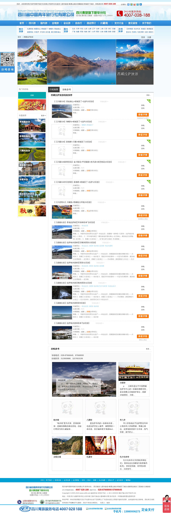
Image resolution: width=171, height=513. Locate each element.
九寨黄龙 (30, 29)
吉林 (97, 29)
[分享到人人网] (141, 4)
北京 (73, 29)
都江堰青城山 (56, 32)
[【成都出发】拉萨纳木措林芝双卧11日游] (62, 272)
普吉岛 (128, 32)
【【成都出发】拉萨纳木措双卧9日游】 (70, 303)
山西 (89, 29)
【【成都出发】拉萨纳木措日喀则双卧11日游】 (73, 283)
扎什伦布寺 (103, 286)
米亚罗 (36, 32)
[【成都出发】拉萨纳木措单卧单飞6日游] (62, 333)
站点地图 (102, 480)
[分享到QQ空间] (131, 4)
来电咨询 (142, 106)
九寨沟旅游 (104, 487)
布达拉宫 (85, 226)
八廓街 (89, 420)
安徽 (113, 29)
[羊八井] (133, 408)
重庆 (97, 32)
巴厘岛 (134, 32)
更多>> (43, 116)
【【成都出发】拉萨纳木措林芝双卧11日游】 (72, 263)
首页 (19, 37)
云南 (101, 32)
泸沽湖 (42, 32)
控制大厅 (111, 480)
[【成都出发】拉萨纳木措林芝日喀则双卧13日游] (62, 252)
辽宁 (93, 29)
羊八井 (122, 420)
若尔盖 (47, 32)
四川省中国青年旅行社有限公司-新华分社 (77, 487)
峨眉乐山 (37, 29)
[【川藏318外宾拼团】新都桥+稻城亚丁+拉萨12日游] (62, 192)
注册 (149, 37)
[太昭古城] (67, 445)
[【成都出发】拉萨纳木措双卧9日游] (62, 312)
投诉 (89, 480)
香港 (81, 32)
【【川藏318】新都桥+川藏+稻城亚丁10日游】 (73, 142)
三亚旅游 (140, 487)
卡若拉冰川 (112, 286)
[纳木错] (67, 408)
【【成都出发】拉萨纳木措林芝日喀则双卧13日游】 (75, 242)
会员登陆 (76, 480)
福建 (77, 32)
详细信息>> (104, 101)
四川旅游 (97, 487)
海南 (85, 32)
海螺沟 (51, 29)
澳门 (89, 32)
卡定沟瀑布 (109, 246)
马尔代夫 (137, 29)
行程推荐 (54, 89)
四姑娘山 (57, 29)
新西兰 (151, 32)
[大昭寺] (133, 371)
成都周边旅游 (132, 487)
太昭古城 (57, 457)
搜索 (94, 480)
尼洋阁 (101, 246)
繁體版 (128, 480)
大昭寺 (91, 246)
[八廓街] (100, 408)
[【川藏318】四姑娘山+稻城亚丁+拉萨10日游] (62, 111)
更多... (148, 95)
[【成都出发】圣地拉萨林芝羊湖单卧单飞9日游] (62, 232)
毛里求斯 (140, 32)
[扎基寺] (100, 445)
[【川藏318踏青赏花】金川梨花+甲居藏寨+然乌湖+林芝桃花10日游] (62, 171)
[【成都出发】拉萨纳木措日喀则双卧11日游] (62, 292)
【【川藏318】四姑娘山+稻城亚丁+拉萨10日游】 (74, 101)
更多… (148, 349)
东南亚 (143, 29)
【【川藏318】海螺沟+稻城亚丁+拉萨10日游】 (73, 122)
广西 (73, 32)
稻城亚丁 (44, 29)
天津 (77, 29)
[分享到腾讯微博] (138, 4)
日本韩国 (130, 29)
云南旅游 (147, 487)
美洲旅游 (150, 29)
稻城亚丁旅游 (122, 487)
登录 (143, 37)
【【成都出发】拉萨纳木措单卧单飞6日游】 (72, 323)
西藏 (105, 32)
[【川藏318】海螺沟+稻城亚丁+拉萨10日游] (62, 131)
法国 (146, 32)
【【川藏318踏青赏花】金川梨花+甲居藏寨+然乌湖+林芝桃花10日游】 (83, 162)
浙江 (109, 29)
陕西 (109, 32)
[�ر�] (13, 53)
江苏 (105, 29)
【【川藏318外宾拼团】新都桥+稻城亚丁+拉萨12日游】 (77, 182)
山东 (85, 29)
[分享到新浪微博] (134, 4)
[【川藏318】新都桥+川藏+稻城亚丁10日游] (62, 151)
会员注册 (67, 480)
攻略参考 (66, 89)
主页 (42, 480)
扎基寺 (89, 457)
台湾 (93, 32)
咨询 (83, 480)
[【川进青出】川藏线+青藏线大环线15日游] (62, 212)
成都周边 (30, 32)
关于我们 (49, 480)
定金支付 (147, 509)
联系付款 (58, 480)
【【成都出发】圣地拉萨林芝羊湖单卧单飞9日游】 (75, 222)
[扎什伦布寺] (133, 445)
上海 (101, 29)
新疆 (113, 32)
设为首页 (120, 480)
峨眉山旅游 (113, 487)
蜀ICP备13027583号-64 (127, 493)
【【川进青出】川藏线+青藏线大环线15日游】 (73, 202)
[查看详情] (143, 115)
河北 (81, 29)
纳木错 (96, 246)
